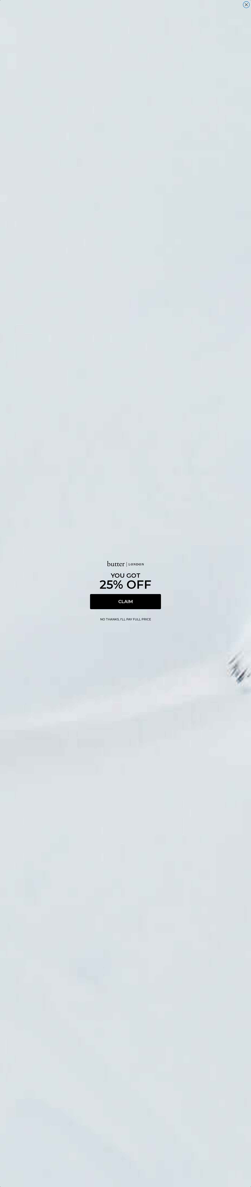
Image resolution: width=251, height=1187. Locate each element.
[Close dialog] (246, 4)
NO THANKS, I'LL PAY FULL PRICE (125, 619)
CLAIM (125, 601)
